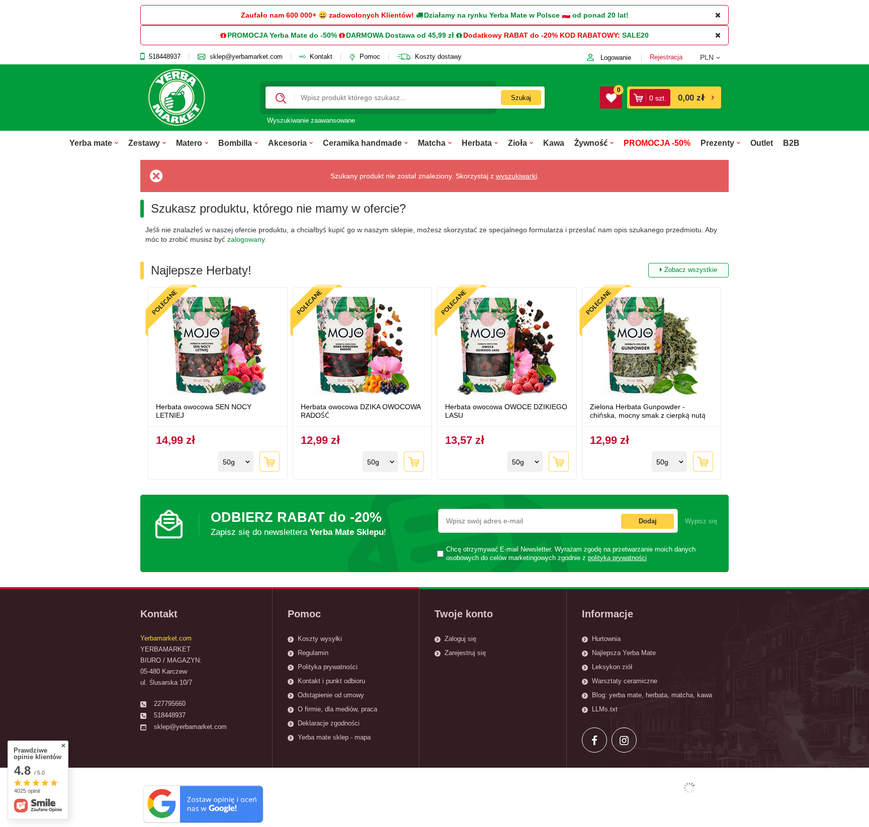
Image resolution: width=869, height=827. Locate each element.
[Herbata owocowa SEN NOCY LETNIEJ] (218, 346)
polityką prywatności (617, 558)
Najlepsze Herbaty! (434, 270)
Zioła (517, 142)
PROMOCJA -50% (657, 142)
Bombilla (235, 142)
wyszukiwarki (516, 176)
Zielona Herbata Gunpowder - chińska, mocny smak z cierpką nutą (648, 411)
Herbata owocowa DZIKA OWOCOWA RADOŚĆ (360, 411)
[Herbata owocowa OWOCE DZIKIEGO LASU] (507, 346)
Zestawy (144, 142)
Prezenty (717, 142)
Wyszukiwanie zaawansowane (311, 120)
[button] (714, 57)
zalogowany (246, 239)
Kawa (553, 142)
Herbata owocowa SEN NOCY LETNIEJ (203, 411)
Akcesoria (287, 142)
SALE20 (635, 35)
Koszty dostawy (438, 56)
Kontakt (321, 56)
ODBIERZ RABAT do (298, 523)
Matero (189, 142)
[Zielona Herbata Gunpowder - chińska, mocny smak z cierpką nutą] (652, 346)
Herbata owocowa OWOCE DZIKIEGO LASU (506, 411)
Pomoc (370, 56)
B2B (791, 142)
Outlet (761, 142)
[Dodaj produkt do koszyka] (269, 461)
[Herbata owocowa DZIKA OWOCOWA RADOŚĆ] (362, 346)
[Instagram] (624, 740)
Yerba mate (90, 142)
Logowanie (615, 57)
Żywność (590, 142)
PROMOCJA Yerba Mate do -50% (282, 35)
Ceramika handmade (362, 142)
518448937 (165, 56)
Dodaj (648, 521)
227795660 (170, 703)
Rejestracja (666, 57)
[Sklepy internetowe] (689, 788)
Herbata (477, 142)
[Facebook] (594, 740)
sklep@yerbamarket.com (246, 56)
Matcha (432, 142)
